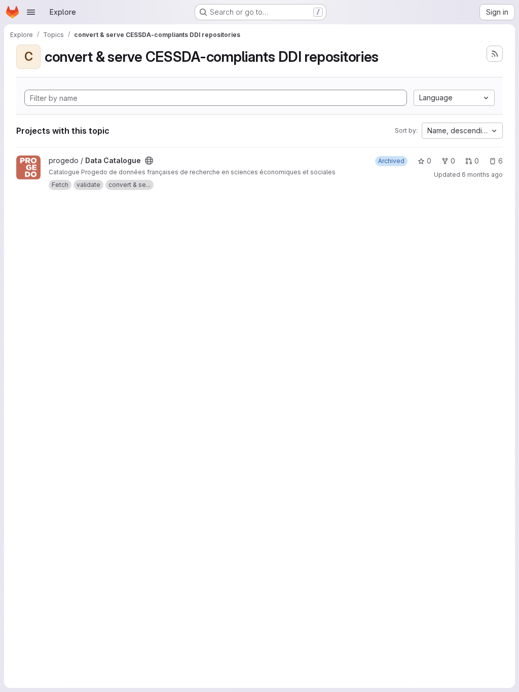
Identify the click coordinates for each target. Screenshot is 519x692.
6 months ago (482, 174)
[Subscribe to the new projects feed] (495, 54)
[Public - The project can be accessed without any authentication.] (149, 161)
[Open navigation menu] (31, 12)
